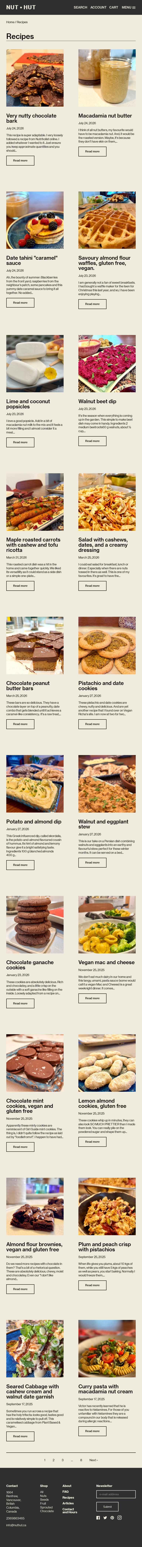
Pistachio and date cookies (101, 685)
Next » (93, 1460)
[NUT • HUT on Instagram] (119, 1517)
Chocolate (47, 1511)
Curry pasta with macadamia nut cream (105, 1389)
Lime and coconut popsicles (28, 404)
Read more (20, 160)
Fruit (43, 1503)
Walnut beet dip (97, 401)
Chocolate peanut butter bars (28, 685)
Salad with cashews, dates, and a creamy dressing (103, 544)
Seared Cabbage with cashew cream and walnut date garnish (32, 1391)
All (41, 1492)
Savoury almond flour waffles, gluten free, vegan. (104, 263)
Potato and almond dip (33, 821)
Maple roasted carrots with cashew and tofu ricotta (33, 544)
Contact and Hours (69, 1511)
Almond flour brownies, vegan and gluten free (34, 1247)
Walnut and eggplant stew (103, 824)
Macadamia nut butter (105, 116)
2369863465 (15, 1518)
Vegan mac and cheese (106, 962)
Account (97, 7)
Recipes (68, 1497)
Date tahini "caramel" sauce (32, 260)
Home (10, 22)
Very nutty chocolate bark (31, 118)
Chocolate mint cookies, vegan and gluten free (29, 1106)
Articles (68, 1503)
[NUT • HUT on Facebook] (98, 1518)
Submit (107, 1506)
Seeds (44, 1499)
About (66, 1486)
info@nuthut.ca (16, 1525)
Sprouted (46, 1507)
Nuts (43, 1496)
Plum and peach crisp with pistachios (104, 1247)
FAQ (65, 1491)
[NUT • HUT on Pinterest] (112, 1518)
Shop (44, 1486)
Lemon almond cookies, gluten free (102, 1103)
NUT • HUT (21, 7)
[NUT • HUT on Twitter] (105, 1518)
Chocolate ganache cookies (30, 965)
